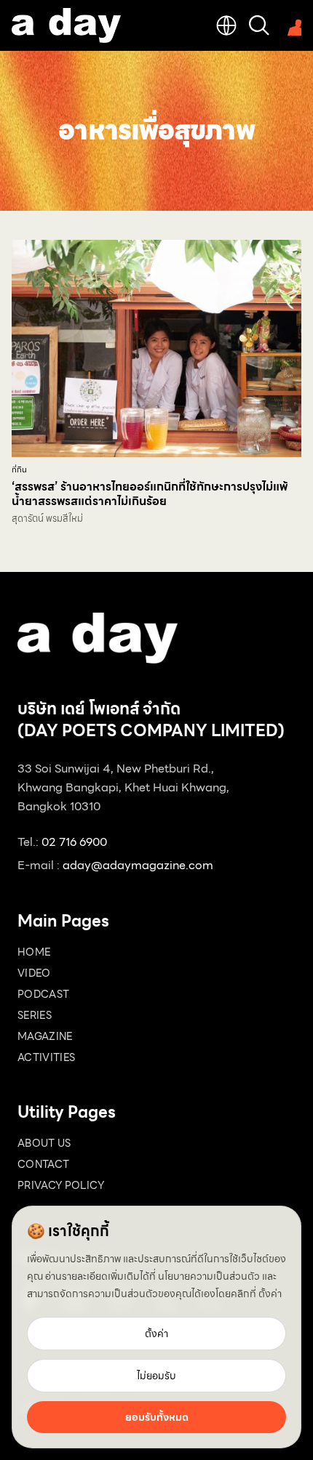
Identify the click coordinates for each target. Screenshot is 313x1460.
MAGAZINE (45, 1036)
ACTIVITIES (46, 1057)
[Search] (259, 25)
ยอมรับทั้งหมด (157, 1417)
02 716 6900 (74, 842)
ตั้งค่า (270, 1294)
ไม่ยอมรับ (156, 1376)
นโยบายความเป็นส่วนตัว (209, 1276)
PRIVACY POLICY (60, 1185)
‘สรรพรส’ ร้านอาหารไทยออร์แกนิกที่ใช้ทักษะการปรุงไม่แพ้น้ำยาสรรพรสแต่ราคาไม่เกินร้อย (150, 493)
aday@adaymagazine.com (138, 865)
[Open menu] (291, 25)
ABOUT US (44, 1143)
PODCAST (43, 994)
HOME (33, 952)
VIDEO (34, 973)
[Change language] (226, 25)
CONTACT (43, 1164)
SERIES (34, 1015)
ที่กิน (19, 470)
